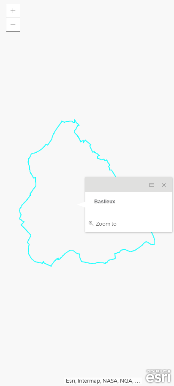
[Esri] (158, 376)
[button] (13, 11)
